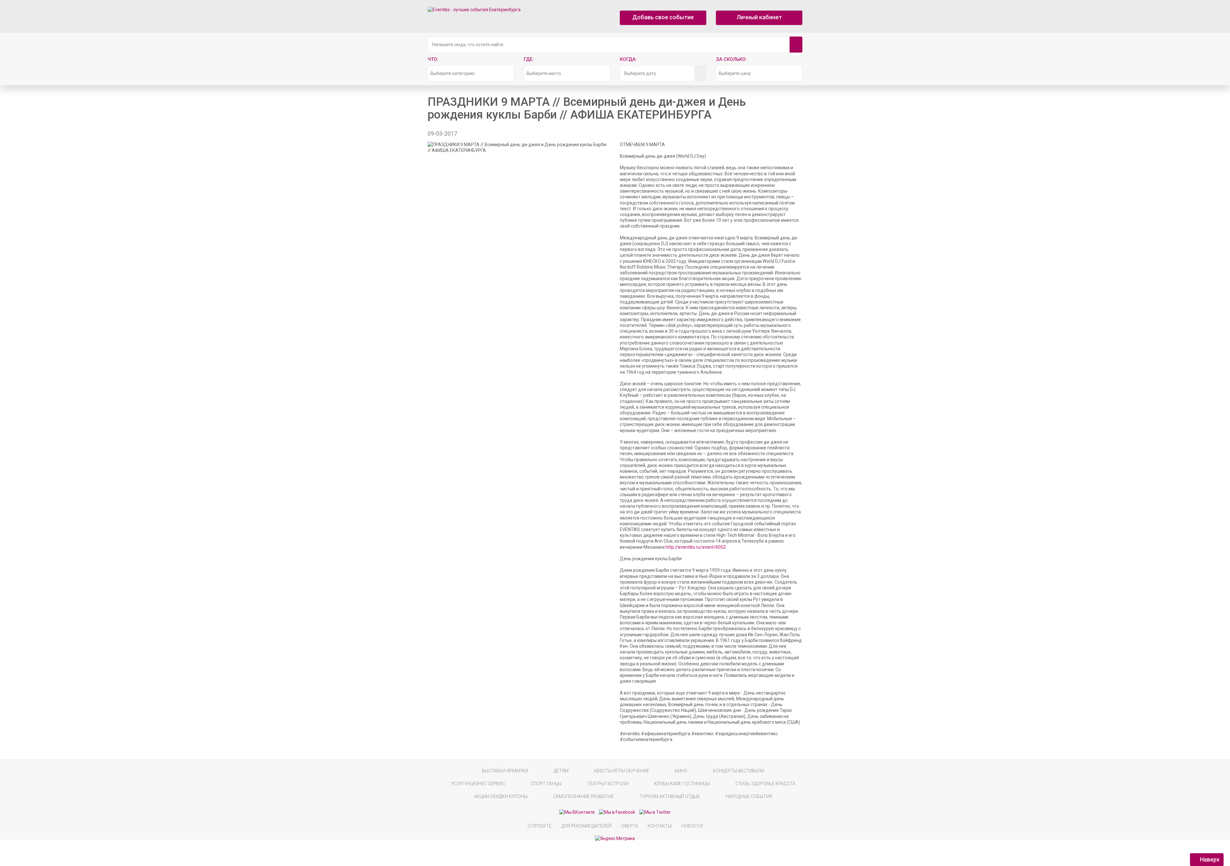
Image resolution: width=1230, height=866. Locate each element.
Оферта (629, 826)
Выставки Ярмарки (505, 770)
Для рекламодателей (586, 826)
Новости (692, 826)
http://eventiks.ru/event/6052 (696, 547)
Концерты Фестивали (738, 770)
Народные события (749, 796)
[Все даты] (700, 73)
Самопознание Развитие (583, 796)
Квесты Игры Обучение (621, 770)
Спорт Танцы (546, 783)
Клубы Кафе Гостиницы (682, 783)
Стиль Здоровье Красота (765, 783)
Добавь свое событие (663, 17)
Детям (561, 770)
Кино (681, 770)
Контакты (660, 826)
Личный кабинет (759, 17)
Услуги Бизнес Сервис (478, 783)
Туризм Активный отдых (670, 796)
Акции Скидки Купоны (501, 796)
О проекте (540, 826)
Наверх (1209, 859)
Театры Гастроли (607, 783)
